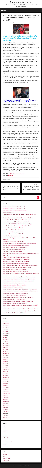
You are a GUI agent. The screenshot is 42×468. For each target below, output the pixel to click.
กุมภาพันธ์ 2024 (6, 327)
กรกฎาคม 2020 (6, 401)
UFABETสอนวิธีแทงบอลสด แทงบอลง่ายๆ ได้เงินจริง (13, 227)
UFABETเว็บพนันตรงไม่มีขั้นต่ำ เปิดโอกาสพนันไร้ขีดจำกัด (14, 312)
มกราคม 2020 (5, 413)
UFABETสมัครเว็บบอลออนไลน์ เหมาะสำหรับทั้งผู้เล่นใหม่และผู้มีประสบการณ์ (18, 297)
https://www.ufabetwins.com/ (17, 173)
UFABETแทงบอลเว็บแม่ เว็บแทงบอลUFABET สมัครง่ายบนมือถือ (15, 293)
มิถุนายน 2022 (5, 355)
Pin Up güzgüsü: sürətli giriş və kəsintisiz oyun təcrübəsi (14, 210)
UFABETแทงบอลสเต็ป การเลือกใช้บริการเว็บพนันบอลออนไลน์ (15, 271)
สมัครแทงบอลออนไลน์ (7, 442)
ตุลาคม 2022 (5, 347)
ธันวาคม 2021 (5, 367)
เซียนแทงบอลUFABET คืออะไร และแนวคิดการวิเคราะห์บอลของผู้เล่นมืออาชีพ (18, 281)
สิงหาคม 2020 (5, 399)
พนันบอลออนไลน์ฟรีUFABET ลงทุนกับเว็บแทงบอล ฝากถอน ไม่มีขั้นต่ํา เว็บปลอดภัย (19, 243)
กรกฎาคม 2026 (6, 323)
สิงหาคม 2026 (5, 321)
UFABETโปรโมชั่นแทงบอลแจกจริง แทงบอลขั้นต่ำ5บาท (14, 249)
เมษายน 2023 (5, 335)
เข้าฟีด (4, 456)
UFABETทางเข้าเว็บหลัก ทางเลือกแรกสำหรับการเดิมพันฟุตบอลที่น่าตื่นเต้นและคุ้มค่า (20, 310)
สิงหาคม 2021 (5, 375)
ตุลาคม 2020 (5, 395)
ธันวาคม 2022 (5, 343)
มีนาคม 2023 (5, 337)
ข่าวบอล (4, 434)
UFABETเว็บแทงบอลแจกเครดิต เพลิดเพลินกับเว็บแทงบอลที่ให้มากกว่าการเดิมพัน (19, 277)
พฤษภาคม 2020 (6, 405)
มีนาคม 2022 (5, 361)
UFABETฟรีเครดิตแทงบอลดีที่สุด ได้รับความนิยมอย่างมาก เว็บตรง (16, 245)
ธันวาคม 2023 (5, 331)
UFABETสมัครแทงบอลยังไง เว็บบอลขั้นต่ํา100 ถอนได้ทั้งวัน (14, 285)
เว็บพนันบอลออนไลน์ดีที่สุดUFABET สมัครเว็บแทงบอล (13, 241)
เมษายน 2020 (5, 407)
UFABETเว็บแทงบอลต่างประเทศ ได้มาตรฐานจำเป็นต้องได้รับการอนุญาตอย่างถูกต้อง (20, 289)
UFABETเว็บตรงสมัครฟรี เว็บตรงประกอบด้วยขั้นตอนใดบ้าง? (15, 303)
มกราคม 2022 (5, 365)
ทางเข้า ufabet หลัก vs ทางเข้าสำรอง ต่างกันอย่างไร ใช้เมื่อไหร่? (16, 221)
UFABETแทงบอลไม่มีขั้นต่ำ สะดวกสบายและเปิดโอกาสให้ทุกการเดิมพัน (17, 267)
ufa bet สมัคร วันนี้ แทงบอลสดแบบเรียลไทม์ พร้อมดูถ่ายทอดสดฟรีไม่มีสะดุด (18, 217)
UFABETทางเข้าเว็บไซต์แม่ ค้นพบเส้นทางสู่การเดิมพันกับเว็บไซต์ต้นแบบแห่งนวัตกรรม (20, 308)
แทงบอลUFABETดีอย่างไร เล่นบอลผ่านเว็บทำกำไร (13, 231)
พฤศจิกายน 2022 (6, 345)
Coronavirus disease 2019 (8, 212)
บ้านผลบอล (10, 175)
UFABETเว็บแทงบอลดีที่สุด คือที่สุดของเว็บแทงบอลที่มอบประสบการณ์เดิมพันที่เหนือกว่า (20, 291)
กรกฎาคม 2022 (6, 353)
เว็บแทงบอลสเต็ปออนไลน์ (21, 2)
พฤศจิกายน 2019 (6, 417)
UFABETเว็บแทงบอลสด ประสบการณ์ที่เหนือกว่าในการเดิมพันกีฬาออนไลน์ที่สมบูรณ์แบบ (20, 265)
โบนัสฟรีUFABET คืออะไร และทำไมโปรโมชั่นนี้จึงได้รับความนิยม (16, 257)
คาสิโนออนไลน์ (6, 438)
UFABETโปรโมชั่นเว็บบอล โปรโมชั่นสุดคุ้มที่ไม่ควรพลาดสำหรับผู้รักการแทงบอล (19, 279)
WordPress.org (6, 460)
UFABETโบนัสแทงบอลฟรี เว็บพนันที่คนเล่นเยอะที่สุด (13, 283)
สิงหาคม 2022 (5, 351)
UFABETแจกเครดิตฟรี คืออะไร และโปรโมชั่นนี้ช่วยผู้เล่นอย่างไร (15, 269)
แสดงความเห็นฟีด (6, 458)
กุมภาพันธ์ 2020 (6, 411)
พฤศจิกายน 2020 (6, 393)
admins (15, 22)
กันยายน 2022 (5, 349)
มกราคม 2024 (5, 329)
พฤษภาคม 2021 (6, 381)
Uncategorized (7, 179)
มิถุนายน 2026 (5, 325)
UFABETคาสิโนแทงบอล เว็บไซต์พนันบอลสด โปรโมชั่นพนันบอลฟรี (16, 259)
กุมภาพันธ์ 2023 (6, 339)
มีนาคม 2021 (5, 385)
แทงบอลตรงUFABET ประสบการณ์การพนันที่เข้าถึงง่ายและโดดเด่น (16, 261)
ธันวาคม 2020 (5, 391)
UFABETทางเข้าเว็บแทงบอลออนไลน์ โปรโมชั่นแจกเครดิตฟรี (15, 247)
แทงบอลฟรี (5, 444)
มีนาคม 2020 (5, 409)
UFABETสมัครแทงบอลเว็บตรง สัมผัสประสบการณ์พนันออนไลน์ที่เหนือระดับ (18, 301)
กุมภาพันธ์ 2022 (6, 363)
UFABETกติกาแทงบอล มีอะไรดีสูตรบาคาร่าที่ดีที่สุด (13, 287)
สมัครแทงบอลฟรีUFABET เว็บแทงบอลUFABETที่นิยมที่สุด (14, 295)
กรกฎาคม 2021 (6, 377)
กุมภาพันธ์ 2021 (6, 387)
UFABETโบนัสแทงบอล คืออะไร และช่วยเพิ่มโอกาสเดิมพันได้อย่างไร (16, 263)
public (4, 425)
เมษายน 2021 (5, 383)
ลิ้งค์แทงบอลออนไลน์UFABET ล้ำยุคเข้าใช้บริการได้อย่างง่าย (15, 233)
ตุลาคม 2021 (5, 371)
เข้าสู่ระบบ (5, 454)
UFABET (4, 427)
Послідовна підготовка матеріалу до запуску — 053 (14, 206)
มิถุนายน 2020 (5, 403)
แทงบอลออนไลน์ (6, 446)
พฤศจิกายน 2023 (6, 333)
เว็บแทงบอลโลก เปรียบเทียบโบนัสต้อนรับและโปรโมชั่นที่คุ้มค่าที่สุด (16, 219)
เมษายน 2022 (5, 359)
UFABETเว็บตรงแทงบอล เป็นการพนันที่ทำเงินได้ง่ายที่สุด (14, 299)
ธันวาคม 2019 (5, 415)
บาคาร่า (4, 440)
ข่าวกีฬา (4, 432)
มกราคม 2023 (5, 341)
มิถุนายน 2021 (5, 379)
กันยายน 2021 (5, 373)
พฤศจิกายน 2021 (6, 369)
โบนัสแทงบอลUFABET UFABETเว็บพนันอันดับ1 (12, 251)
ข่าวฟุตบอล (5, 436)
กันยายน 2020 (5, 397)
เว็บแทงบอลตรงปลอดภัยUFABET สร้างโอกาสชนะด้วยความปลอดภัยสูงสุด (17, 223)
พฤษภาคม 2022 (6, 357)
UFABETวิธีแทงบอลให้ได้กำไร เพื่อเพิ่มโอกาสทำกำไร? (13, 229)
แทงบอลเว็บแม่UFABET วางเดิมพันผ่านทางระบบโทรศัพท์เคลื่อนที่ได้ (16, 225)
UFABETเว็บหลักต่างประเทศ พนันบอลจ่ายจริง (12, 236)
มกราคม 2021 (5, 389)
